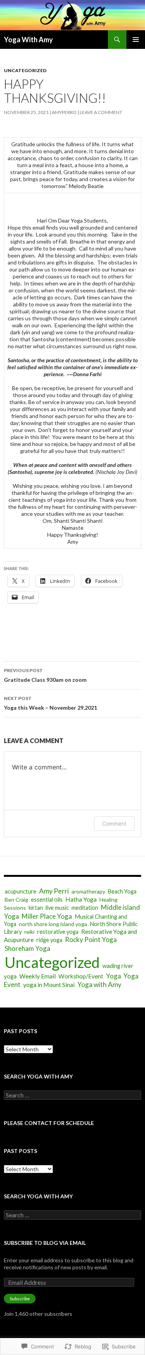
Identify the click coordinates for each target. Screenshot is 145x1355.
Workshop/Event (80, 976)
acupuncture (20, 891)
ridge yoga (49, 940)
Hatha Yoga (81, 899)
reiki (29, 931)
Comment (114, 823)
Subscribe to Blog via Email (45, 1242)
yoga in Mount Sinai (49, 984)
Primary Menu (135, 39)
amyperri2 (64, 112)
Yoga (113, 976)
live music (57, 907)
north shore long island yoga (53, 924)
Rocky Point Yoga (91, 939)
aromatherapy (88, 891)
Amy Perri (54, 891)
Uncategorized (25, 70)
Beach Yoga (122, 891)
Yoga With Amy (28, 39)
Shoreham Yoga (27, 948)
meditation (85, 907)
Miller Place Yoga (47, 916)
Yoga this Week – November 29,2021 (50, 703)
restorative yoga (57, 931)
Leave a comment (101, 112)
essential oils (47, 899)
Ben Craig (16, 899)
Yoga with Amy (99, 984)
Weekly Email (37, 976)
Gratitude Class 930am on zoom (45, 675)
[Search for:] (72, 1095)
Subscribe (20, 1298)
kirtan (36, 907)
